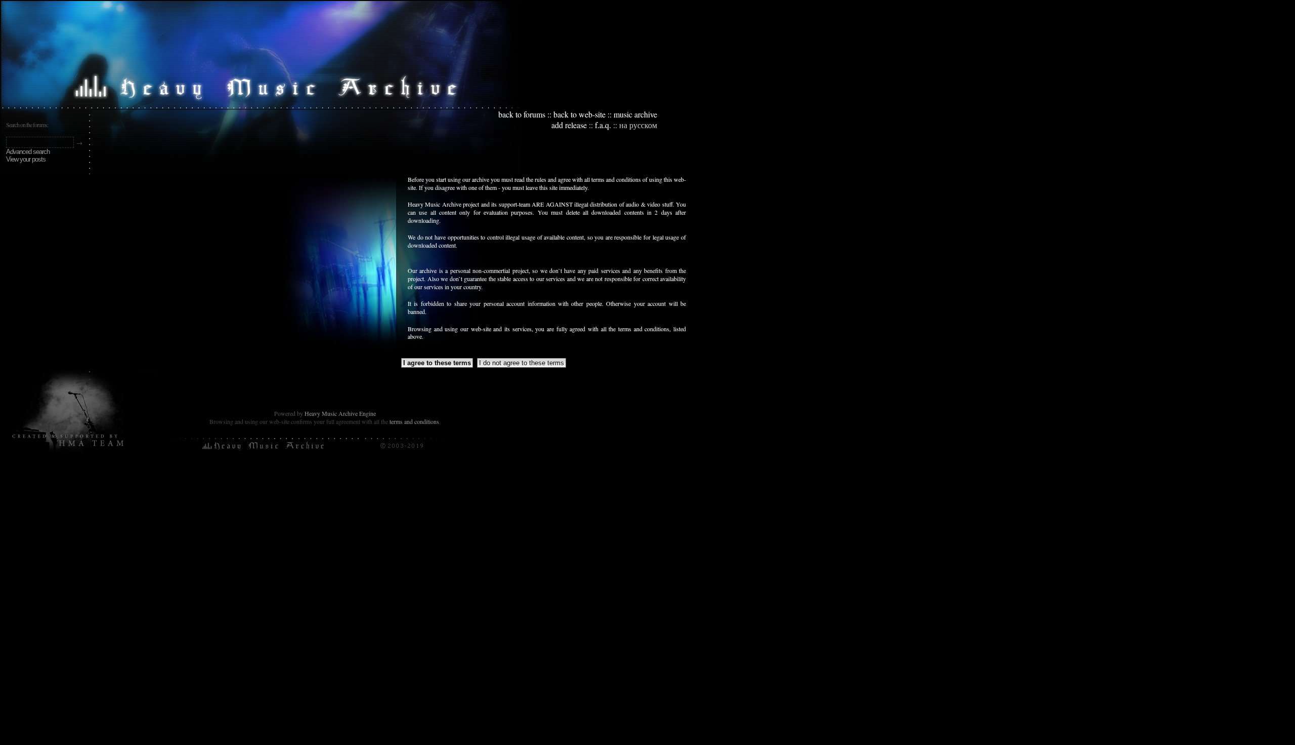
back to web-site (579, 114)
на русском (638, 125)
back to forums (521, 114)
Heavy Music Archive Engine (340, 413)
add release (569, 125)
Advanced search (28, 151)
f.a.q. (603, 125)
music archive (635, 114)
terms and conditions (414, 421)
